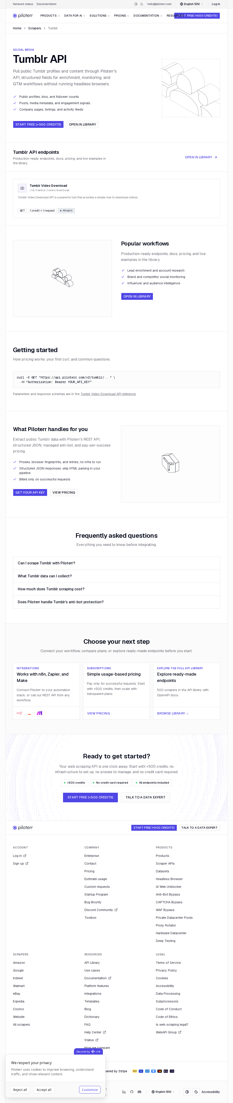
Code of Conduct (169, 1009)
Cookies (162, 978)
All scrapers (21, 1024)
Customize (90, 1090)
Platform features (96, 986)
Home (17, 28)
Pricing (120, 16)
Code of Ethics (167, 1017)
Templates (91, 1001)
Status (89, 1040)
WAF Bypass (165, 910)
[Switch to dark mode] (142, 4)
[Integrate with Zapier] (29, 713)
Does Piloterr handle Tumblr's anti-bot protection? (61, 602)
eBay (16, 994)
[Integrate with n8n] (19, 713)
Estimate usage (95, 879)
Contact (90, 863)
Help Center (92, 1032)
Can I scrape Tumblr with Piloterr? (46, 563)
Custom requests (97, 887)
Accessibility (165, 986)
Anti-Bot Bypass (168, 894)
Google (18, 970)
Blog (87, 1009)
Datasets (162, 871)
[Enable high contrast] (136, 4)
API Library (92, 963)
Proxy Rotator (166, 925)
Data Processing (168, 994)
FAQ (87, 1024)
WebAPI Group (166, 1032)
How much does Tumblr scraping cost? (51, 589)
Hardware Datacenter (171, 933)
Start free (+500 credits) (197, 16)
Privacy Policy (166, 970)
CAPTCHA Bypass (169, 902)
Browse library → (173, 713)
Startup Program (96, 894)
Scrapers (34, 28)
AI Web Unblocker (169, 887)
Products (49, 16)
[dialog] (55, 1076)
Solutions (98, 16)
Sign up (18, 863)
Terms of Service (168, 963)
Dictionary (92, 1017)
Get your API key (30, 492)
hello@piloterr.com (159, 4)
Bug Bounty (92, 902)
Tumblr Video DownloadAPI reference (108, 394)
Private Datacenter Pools (174, 918)
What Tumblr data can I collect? (45, 576)
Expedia (18, 1001)
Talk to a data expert (145, 797)
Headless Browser (169, 879)
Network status (23, 4)
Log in (216, 4)
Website (19, 1017)
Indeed (18, 978)
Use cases (92, 970)
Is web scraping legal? (172, 1024)
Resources (175, 16)
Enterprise (91, 856)
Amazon (19, 963)
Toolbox (90, 918)
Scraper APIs (165, 863)
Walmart (19, 986)
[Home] (23, 16)
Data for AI (73, 16)
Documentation (46, 4)
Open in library (82, 124)
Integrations (92, 994)
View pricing (64, 492)
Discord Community (98, 910)
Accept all (44, 1090)
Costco (18, 1009)
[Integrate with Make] (39, 713)
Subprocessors (167, 1001)
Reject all (20, 1090)
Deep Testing (165, 941)
